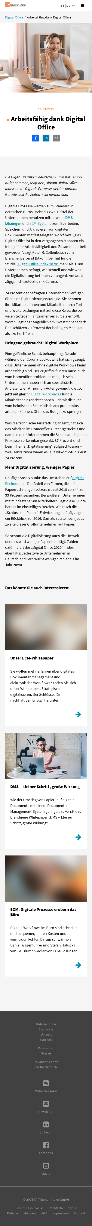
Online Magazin (46, 1091)
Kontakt (79, 1213)
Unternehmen (46, 1024)
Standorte (46, 1029)
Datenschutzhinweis (21, 1213)
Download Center (46, 1062)
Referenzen (46, 1048)
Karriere (46, 1039)
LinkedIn (46, 1132)
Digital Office (14, 17)
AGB (44, 1213)
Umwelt (46, 1034)
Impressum (60, 1213)
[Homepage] (15, 5)
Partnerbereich (46, 1067)
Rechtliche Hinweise (63, 1208)
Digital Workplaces (46, 394)
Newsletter (46, 1111)
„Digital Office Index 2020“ (37, 263)
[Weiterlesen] (78, 838)
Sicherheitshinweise (29, 1208)
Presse (46, 1053)
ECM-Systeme (41, 223)
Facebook (46, 1153)
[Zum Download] (78, 715)
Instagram (46, 1173)
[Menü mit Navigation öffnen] (82, 5)
